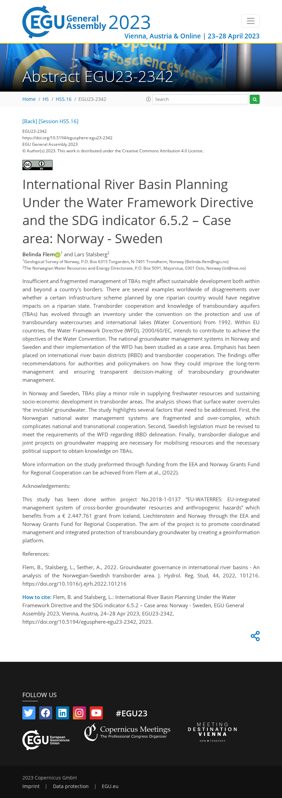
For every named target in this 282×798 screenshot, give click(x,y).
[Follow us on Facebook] (45, 714)
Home (29, 99)
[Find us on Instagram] (79, 714)
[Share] (254, 637)
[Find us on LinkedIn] (62, 714)
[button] (148, 99)
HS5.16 (64, 99)
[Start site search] (255, 99)
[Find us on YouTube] (96, 714)
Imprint (31, 786)
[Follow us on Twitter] (28, 714)
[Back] (29, 121)
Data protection (71, 786)
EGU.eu (110, 786)
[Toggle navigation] (250, 20)
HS (46, 99)
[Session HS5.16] (58, 121)
